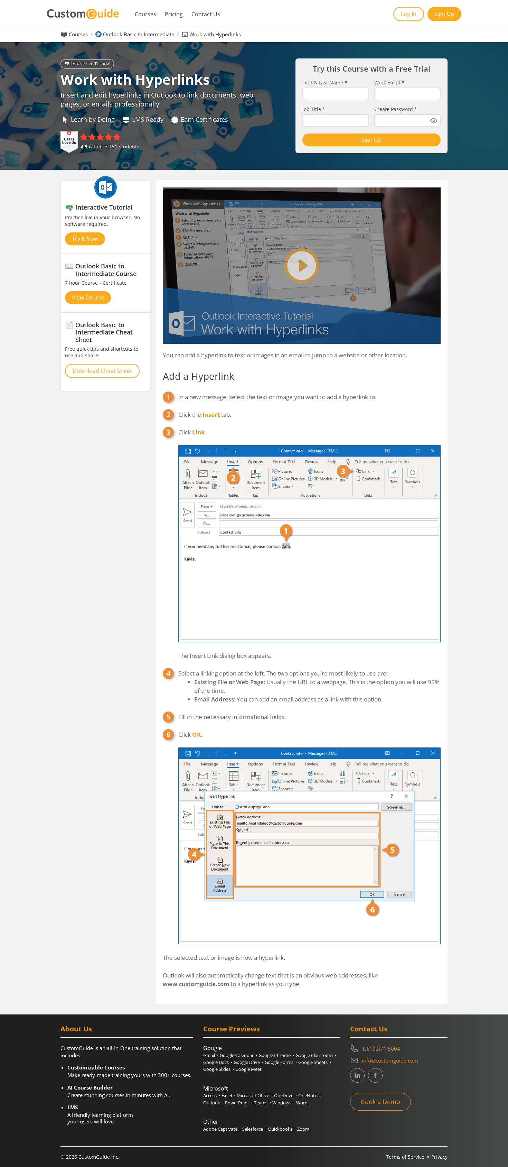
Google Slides (217, 1069)
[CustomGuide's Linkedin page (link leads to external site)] (357, 1075)
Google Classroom (314, 1055)
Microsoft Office (253, 1095)
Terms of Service (405, 1157)
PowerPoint (237, 1103)
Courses (145, 14)
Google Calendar (237, 1055)
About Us (76, 1028)
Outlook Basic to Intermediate (138, 34)
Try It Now (85, 238)
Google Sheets (313, 1062)
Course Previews (231, 1028)
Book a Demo (380, 1101)
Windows (281, 1103)
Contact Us (205, 14)
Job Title (313, 109)
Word (302, 1103)
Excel (227, 1095)
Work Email (389, 82)
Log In (408, 14)
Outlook (211, 1103)
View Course (88, 297)
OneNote (307, 1095)
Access (210, 1095)
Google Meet (248, 1069)
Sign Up (444, 14)
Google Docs (216, 1062)
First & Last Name (324, 82)
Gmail (209, 1055)
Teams (260, 1103)
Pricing (174, 14)
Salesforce (252, 1129)
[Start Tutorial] (302, 265)
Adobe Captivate (220, 1129)
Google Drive (247, 1062)
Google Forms (279, 1062)
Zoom (303, 1129)
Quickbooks (280, 1129)
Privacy (439, 1157)
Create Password (395, 109)
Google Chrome (274, 1055)
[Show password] (433, 120)
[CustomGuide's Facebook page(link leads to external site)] (375, 1075)
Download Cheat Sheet (102, 371)
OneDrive (283, 1095)
